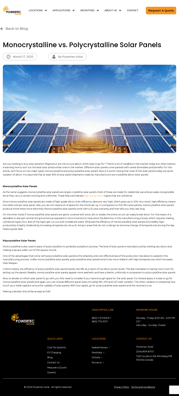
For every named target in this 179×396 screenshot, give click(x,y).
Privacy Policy (121, 387)
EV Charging (54, 352)
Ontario (96, 357)
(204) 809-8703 (145, 351)
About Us (110, 10)
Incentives (87, 10)
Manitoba (97, 352)
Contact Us (53, 362)
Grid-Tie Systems (56, 347)
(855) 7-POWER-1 (101, 318)
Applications (61, 10)
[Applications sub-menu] (74, 10)
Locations (36, 10)
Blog (50, 357)
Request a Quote (57, 367)
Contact (132, 10)
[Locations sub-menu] (46, 10)
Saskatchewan (100, 347)
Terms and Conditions (143, 387)
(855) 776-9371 (100, 321)
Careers (51, 372)
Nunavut (97, 362)
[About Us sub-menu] (120, 10)
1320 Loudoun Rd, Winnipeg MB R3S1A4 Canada (154, 358)
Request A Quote (161, 10)
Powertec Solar (144, 346)
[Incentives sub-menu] (98, 10)
